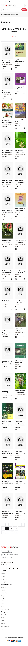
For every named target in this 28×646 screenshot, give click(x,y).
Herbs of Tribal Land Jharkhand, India (19, 182)
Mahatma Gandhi (5, 626)
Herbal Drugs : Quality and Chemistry (19, 362)
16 (12, 532)
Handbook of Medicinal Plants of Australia (20, 483)
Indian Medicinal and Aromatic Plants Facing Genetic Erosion (6, 63)
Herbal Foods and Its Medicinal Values (20, 302)
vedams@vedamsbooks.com (7, 562)
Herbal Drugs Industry (18, 329)
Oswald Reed (18, 455)
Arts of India (3, 615)
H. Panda (4, 214)
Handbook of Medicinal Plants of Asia (7, 513)
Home (2, 14)
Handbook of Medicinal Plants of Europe (7, 483)
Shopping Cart (4, 579)
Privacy (2, 596)
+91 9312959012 (5, 564)
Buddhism (3, 617)
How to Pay (3, 604)
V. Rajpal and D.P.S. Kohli (20, 332)
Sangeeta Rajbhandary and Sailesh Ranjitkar (11, 365)
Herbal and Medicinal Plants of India (7, 393)
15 (7, 532)
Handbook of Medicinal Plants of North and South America (20, 454)
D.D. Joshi (17, 364)
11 (11, 528)
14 (3, 532)
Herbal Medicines (7, 301)
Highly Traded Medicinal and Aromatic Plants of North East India (20, 153)
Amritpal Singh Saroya (20, 425)
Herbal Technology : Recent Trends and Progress (7, 272)
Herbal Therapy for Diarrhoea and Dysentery (20, 242)
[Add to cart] (3, 69)
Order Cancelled (5, 609)
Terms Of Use (4, 593)
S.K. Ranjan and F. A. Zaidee (8, 124)
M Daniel (17, 274)
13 (20, 528)
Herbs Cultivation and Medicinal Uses (7, 211)
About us (3, 573)
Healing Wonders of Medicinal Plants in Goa (20, 392)
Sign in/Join (3, 582)
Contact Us (3, 587)
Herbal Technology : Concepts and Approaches (20, 272)
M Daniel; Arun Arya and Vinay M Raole (11, 274)
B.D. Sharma (18, 124)
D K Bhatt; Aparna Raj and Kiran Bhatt (10, 395)
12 (16, 528)
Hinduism (3, 623)
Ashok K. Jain (18, 63)
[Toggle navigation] (25, 5)
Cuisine (2, 620)
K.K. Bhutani (17, 212)
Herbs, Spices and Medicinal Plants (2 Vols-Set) (7, 182)
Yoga (2, 629)
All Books (3, 576)
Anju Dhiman (5, 304)
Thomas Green (5, 335)
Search (24, 10)
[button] (12, 36)
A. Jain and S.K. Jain (6, 94)
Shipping (3, 590)
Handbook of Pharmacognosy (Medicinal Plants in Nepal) (7, 454)
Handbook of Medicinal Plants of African (20, 513)
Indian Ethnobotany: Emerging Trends (19, 61)
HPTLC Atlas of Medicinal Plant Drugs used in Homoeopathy (19, 89)
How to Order (4, 601)
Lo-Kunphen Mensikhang (7, 154)
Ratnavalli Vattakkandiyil (7, 244)
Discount (3, 606)
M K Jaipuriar (18, 184)
